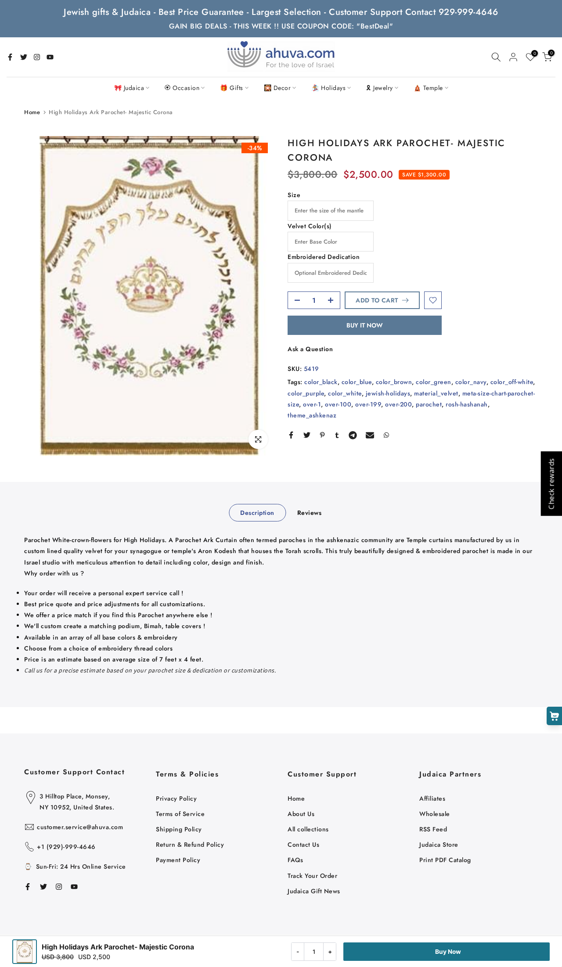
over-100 (338, 404)
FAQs (295, 860)
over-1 (312, 404)
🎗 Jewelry (379, 87)
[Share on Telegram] (353, 435)
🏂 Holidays (328, 87)
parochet (429, 404)
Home (32, 112)
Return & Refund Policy (190, 844)
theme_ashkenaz (312, 415)
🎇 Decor (277, 87)
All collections (308, 829)
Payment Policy (178, 860)
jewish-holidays (388, 392)
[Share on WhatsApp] (386, 435)
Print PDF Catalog (445, 860)
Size (294, 195)
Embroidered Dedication (324, 256)
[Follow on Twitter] (23, 57)
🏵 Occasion (182, 87)
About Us (301, 813)
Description (257, 512)
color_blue (357, 381)
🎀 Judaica (129, 87)
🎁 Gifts (231, 87)
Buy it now (364, 325)
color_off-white (511, 381)
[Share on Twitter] (306, 435)
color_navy (470, 381)
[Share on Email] (370, 435)
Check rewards (551, 483)
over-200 (398, 404)
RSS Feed (433, 829)
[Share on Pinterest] (322, 435)
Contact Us (303, 844)
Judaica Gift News (314, 891)
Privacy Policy (176, 798)
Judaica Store (438, 844)
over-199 (368, 404)
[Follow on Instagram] (37, 57)
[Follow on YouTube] (50, 57)
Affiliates (432, 798)
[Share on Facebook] (291, 435)
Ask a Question (310, 349)
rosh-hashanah (467, 404)
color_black (321, 381)
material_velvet (436, 392)
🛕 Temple (428, 87)
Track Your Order (312, 875)
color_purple (306, 392)
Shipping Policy (179, 829)
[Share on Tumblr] (337, 435)
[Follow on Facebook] (10, 57)
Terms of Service (180, 813)
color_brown (394, 381)
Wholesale (434, 813)
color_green (433, 381)
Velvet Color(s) (310, 226)
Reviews (309, 512)
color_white (345, 392)
